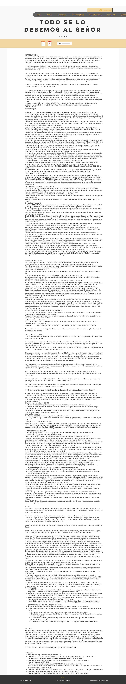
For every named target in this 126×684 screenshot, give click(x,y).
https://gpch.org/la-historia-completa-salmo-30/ (45, 655)
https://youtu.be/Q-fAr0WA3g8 (38, 662)
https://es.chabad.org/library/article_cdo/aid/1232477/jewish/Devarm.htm (53, 671)
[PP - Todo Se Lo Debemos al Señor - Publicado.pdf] (43, 43)
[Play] (60, 43)
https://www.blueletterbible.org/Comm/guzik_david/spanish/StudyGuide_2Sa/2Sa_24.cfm (58, 660)
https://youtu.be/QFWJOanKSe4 (65, 647)
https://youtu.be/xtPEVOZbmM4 (39, 673)
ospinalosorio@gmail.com (101, 680)
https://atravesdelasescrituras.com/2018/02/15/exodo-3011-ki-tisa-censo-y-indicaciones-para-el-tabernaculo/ (65, 669)
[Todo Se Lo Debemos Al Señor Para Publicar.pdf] (49, 43)
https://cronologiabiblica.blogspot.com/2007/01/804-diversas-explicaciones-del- (55, 664)
